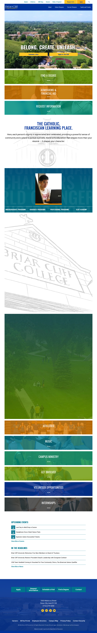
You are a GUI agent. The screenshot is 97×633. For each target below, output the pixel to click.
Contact (78, 589)
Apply (18, 589)
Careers (15, 621)
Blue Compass (75, 625)
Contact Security (79, 621)
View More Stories (48, 310)
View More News (17, 566)
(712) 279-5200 (48, 606)
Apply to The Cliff (63, 54)
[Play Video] (48, 397)
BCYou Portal (25, 621)
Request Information (33, 589)
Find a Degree (63, 589)
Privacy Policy (65, 621)
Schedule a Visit (33, 54)
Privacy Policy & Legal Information (54, 625)
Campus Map (53, 621)
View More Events (17, 541)
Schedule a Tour (21, 366)
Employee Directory (39, 621)
